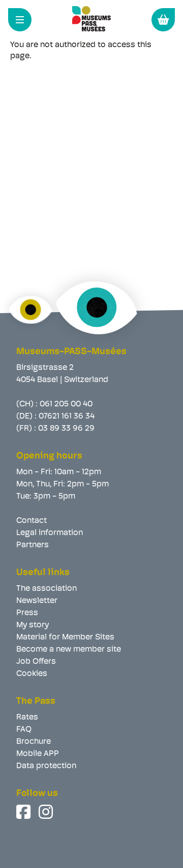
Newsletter (36, 601)
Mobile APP (37, 754)
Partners (32, 545)
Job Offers (36, 662)
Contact (31, 521)
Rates (27, 717)
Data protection (46, 766)
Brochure (33, 742)
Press (27, 613)
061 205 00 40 (66, 404)
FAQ (24, 730)
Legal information (49, 533)
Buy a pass (163, 19)
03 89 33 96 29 (66, 429)
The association (46, 589)
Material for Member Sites (65, 637)
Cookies (31, 674)
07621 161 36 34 (67, 416)
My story (32, 625)
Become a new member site (68, 650)
